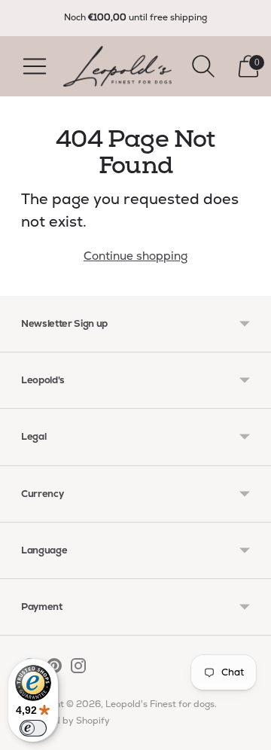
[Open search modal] (203, 66)
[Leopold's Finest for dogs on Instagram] (78, 669)
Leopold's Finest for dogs (160, 704)
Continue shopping (135, 256)
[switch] (33, 728)
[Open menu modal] (35, 66)
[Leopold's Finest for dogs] (117, 66)
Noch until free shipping (135, 17)
